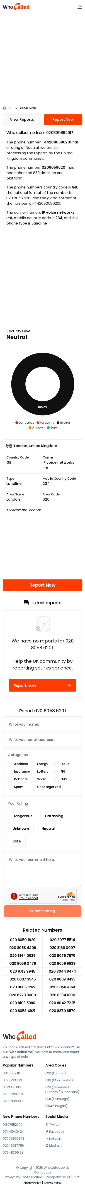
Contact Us (42, 1172)
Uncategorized (49, 787)
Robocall (21, 779)
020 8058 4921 (22, 1010)
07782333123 (12, 1080)
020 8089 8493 (62, 979)
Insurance (22, 771)
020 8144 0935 (22, 955)
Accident (21, 764)
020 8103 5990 (22, 1002)
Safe (16, 841)
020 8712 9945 (22, 971)
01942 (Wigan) (56, 1106)
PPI (63, 771)
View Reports (22, 119)
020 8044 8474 (62, 971)
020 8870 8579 (62, 1010)
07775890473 (13, 1138)
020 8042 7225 (62, 1002)
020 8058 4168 (62, 987)
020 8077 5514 (62, 939)
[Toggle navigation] (79, 6)
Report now (24, 685)
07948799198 (13, 1152)
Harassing (54, 816)
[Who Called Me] (16, 7)
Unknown (20, 828)
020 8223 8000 (22, 995)
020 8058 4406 (22, 947)
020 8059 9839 (62, 963)
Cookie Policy (52, 1183)
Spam (18, 787)
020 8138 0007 (62, 947)
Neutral (47, 828)
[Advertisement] (42, 56)
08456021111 (11, 1073)
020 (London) (55, 1073)
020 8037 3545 (23, 979)
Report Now (63, 119)
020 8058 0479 (22, 963)
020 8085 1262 (22, 987)
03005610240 (13, 1094)
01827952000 (12, 1124)
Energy (42, 764)
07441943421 (12, 1131)
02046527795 (13, 1145)
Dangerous (22, 816)
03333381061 (12, 1087)
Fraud (65, 764)
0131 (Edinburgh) (57, 1099)
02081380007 (13, 1101)
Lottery (42, 771)
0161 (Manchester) (59, 1080)
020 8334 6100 (62, 995)
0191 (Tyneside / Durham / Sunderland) (62, 1089)
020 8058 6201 (25, 108)
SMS (64, 779)
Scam (41, 779)
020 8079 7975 (62, 955)
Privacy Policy (32, 1183)
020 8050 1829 (22, 939)
